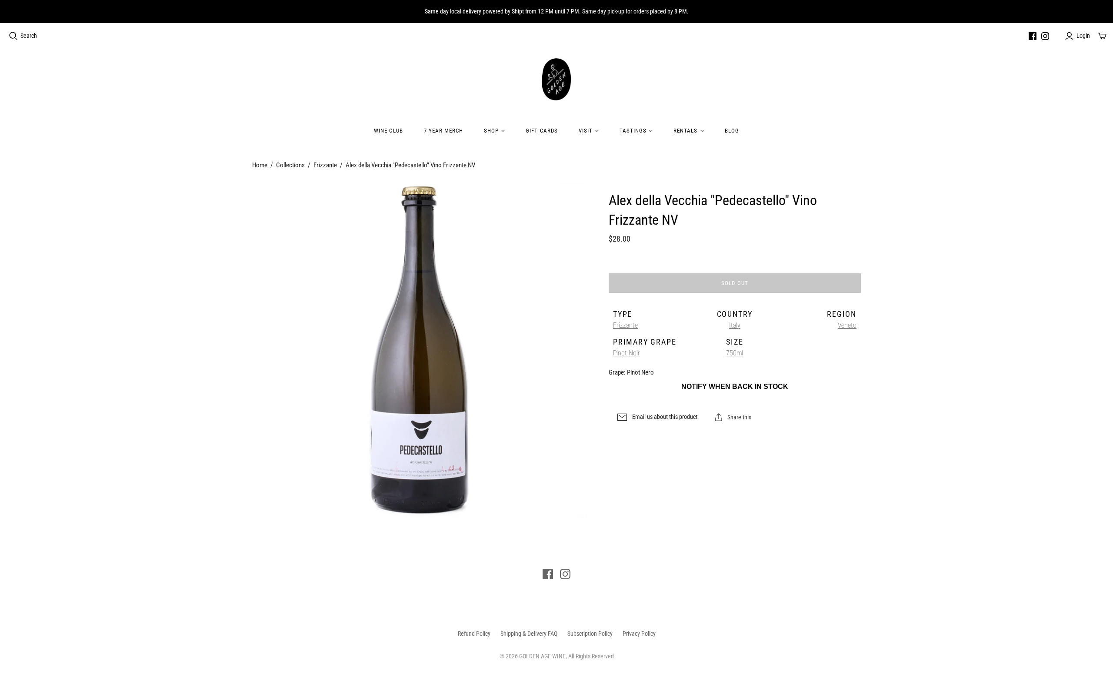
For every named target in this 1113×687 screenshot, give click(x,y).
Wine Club (388, 130)
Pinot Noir (626, 353)
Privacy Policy (639, 633)
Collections (290, 165)
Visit (586, 130)
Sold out (734, 283)
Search (28, 35)
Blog (732, 130)
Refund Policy (474, 633)
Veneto (847, 325)
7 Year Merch (443, 130)
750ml (734, 353)
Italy (734, 325)
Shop (491, 130)
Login (1083, 35)
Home (259, 165)
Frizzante (325, 165)
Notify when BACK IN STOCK (734, 386)
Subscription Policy (590, 633)
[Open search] (13, 36)
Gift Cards (541, 130)
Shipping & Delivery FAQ (528, 633)
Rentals (685, 130)
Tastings (633, 130)
